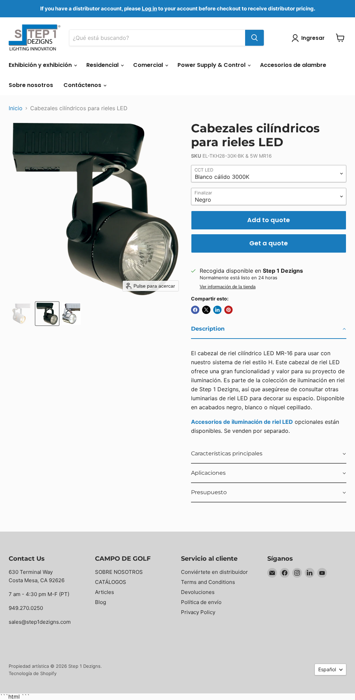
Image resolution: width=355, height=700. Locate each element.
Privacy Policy (198, 612)
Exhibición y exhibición (41, 65)
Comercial (148, 65)
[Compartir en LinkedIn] (217, 310)
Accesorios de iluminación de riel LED (242, 421)
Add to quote (268, 220)
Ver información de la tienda (228, 287)
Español (327, 669)
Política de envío (201, 602)
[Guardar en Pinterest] (228, 310)
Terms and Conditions (208, 582)
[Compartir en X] (206, 310)
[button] (21, 313)
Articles (104, 592)
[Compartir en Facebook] (195, 310)
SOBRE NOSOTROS (119, 572)
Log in (149, 8)
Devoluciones (198, 592)
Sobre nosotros (31, 85)
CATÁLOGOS (110, 582)
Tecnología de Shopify (33, 673)
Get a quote (268, 243)
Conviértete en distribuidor (214, 572)
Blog (100, 602)
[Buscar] (254, 38)
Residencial (103, 65)
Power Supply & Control (212, 65)
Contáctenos (83, 85)
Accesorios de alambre (293, 65)
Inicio (16, 108)
